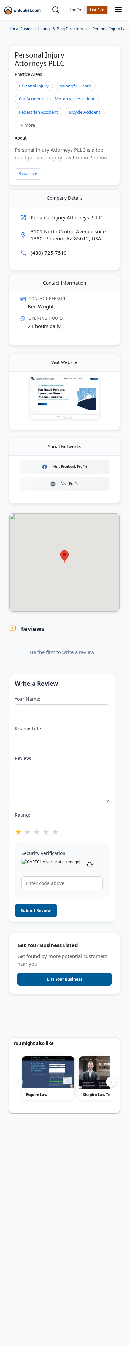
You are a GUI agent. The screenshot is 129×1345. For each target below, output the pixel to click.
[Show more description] (28, 174)
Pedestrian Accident (38, 112)
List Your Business (97, 10)
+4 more (27, 125)
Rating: (22, 815)
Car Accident (31, 99)
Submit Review (36, 910)
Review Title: (28, 728)
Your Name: (27, 699)
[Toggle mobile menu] (118, 10)
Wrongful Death (75, 86)
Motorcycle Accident (75, 99)
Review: (23, 758)
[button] (75, 10)
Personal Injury (34, 86)
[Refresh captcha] (90, 865)
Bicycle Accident (84, 112)
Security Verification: (44, 853)
